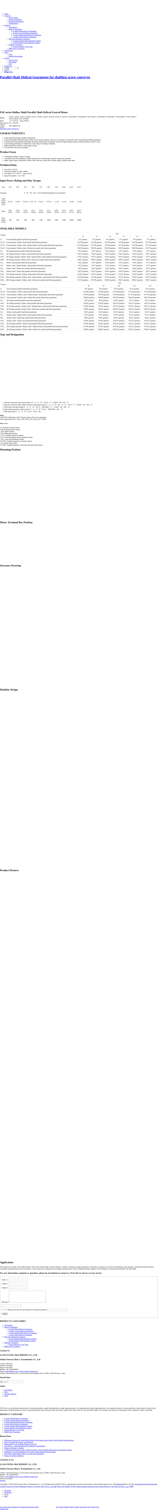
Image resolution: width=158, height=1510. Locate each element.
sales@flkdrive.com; (12, 1371)
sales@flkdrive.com (11, 1477)
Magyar (107, 1486)
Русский (15, 1486)
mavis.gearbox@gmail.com (28, 1371)
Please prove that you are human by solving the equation (27, 1310)
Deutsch (147, 1484)
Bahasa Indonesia (88, 1486)
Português (153, 1484)
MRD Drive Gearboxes (17, 48)
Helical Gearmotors (15, 29)
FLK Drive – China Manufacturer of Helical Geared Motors (24, 1446)
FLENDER (8, 1390)
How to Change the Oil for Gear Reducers (18, 1442)
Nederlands (23, 1486)
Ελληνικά (121, 1486)
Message (5, 1302)
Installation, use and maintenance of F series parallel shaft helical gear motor (30, 1452)
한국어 (73, 1486)
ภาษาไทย (36, 1486)
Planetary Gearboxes (16, 45)
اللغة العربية (52, 1486)
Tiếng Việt (44, 1486)
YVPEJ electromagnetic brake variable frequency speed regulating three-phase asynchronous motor (38, 1450)
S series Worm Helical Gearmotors (20, 1335)
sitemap (119, 1484)
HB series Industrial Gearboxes (19, 39)
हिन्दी (131, 1486)
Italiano (79, 1486)
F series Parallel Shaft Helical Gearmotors (23, 1333)
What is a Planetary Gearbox (14, 1448)
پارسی (127, 1486)
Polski (97, 1486)
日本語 (67, 1486)
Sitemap (2, 1480)
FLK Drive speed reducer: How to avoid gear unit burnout (24, 1454)
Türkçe (29, 1486)
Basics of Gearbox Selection (14, 1456)
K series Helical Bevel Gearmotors (20, 1329)
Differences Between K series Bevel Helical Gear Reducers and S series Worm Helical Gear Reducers (39, 1440)
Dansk (101, 1486)
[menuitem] (81, 14)
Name (4, 1280)
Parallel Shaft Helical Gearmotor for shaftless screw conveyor (45, 77)
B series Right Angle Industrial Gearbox (22, 1341)
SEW (6, 1396)
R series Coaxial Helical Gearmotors (21, 1331)
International (139, 1484)
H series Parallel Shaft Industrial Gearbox (23, 1339)
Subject (5, 1288)
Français (9, 1486)
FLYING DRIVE (10, 1394)
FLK (6, 1392)
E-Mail (5, 1284)
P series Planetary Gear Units (18, 1345)
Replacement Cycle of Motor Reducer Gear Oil (20, 1444)
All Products (13, 27)
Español (2, 1486)
